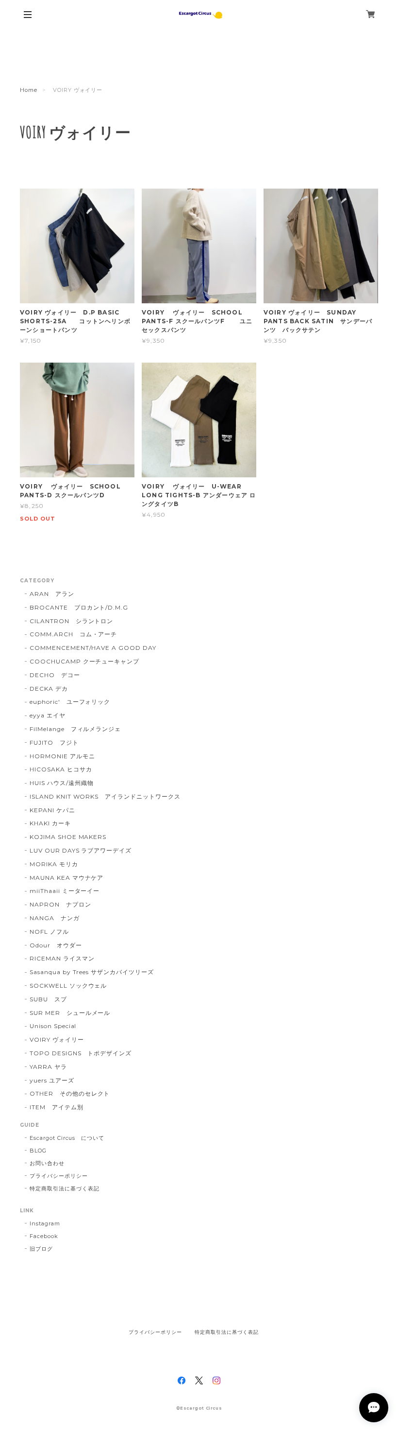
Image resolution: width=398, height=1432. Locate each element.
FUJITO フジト (54, 742)
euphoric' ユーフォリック (70, 701)
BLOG (38, 1150)
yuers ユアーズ (52, 1080)
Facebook (44, 1236)
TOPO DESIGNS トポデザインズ (81, 1053)
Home (28, 90)
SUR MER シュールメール (70, 1012)
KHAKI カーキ (50, 823)
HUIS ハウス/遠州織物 (61, 782)
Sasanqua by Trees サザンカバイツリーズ (92, 972)
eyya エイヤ (48, 715)
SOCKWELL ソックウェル (68, 985)
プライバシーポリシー (59, 1175)
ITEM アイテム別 (56, 1107)
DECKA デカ (49, 688)
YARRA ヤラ (48, 1066)
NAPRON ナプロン (60, 904)
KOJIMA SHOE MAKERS (68, 836)
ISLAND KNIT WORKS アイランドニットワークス (105, 796)
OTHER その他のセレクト (70, 1093)
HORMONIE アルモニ (62, 756)
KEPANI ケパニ (52, 810)
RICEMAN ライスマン (62, 958)
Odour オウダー (56, 945)
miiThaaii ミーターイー (65, 890)
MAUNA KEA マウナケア (66, 877)
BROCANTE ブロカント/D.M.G (79, 607)
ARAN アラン (52, 593)
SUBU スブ (48, 999)
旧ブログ (41, 1248)
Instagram (45, 1223)
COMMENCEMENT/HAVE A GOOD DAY (93, 647)
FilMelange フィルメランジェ (75, 729)
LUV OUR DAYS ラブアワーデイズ (81, 850)
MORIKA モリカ (54, 864)
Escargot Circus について (67, 1138)
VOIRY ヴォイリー (57, 1039)
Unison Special (53, 1026)
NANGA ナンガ (55, 918)
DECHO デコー (55, 675)
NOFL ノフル (49, 931)
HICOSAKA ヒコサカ (61, 769)
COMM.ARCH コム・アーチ (73, 634)
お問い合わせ (47, 1163)
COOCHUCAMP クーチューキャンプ (84, 661)
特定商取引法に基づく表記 (65, 1188)
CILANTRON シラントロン (71, 621)
